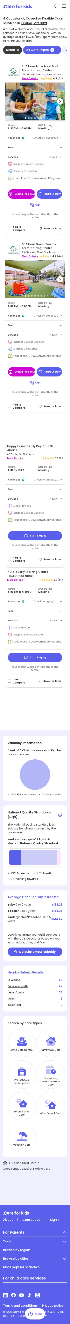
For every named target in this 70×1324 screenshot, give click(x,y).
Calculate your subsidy (37, 951)
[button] (10, 101)
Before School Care (22, 1113)
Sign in (55, 1220)
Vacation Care (22, 1144)
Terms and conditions (20, 1306)
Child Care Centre (22, 1050)
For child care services (24, 1278)
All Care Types (39, 50)
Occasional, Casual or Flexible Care (50, 1081)
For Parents (14, 1232)
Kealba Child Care (24, 1163)
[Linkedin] (5, 1295)
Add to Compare (19, 228)
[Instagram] (37, 1295)
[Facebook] (13, 1295)
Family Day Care (50, 1050)
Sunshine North (18, 986)
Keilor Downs (16, 992)
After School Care (50, 1113)
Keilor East (14, 1005)
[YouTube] (21, 1295)
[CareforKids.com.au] (35, 1213)
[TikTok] (29, 1295)
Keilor (11, 999)
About (8, 1220)
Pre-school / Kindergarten (22, 1081)
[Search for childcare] (56, 6)
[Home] (5, 1163)
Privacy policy (53, 1306)
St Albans (14, 980)
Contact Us (31, 1220)
